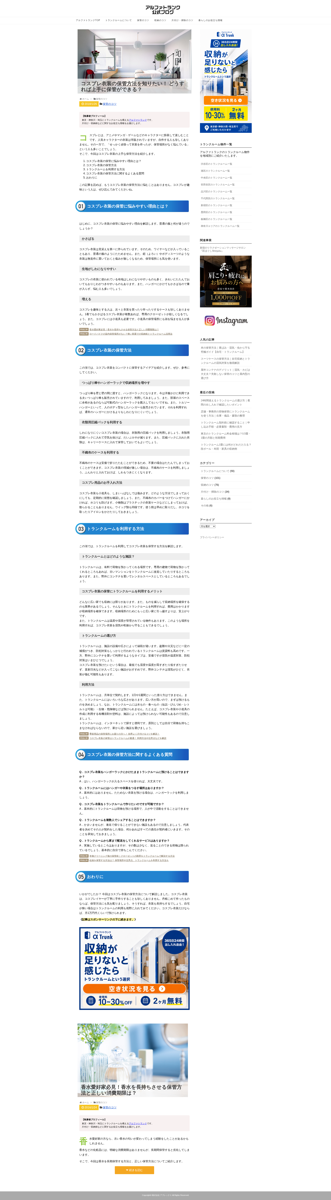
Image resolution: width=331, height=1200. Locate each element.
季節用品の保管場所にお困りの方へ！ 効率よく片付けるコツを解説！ (124, 734)
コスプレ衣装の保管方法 (101, 165)
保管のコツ (143, 20)
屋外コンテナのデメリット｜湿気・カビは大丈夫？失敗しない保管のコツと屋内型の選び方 (225, 373)
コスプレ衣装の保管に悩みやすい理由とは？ (113, 161)
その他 (205, 505)
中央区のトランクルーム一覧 (216, 177)
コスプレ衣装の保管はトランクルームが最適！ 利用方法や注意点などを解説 (127, 738)
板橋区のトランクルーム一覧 (216, 219)
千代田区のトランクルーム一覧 (218, 198)
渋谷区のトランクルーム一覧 (216, 163)
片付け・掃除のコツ (182, 20)
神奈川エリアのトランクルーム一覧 (220, 226)
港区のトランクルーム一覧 (215, 170)
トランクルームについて (118, 20)
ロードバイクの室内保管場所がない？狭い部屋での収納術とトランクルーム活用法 (130, 334)
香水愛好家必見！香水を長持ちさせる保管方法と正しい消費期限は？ (124, 329)
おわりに (91, 177)
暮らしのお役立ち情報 (210, 20)
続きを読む (136, 1170)
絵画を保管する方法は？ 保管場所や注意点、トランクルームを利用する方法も (129, 860)
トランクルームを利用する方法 (105, 169)
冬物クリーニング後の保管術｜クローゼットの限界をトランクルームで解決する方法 (132, 856)
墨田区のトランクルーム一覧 (216, 212)
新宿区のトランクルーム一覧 (216, 205)
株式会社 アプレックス (162, 1195)
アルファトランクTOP (88, 20)
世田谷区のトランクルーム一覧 (218, 184)
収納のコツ (160, 20)
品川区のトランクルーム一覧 (216, 191)
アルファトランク (138, 120)
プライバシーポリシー (212, 537)
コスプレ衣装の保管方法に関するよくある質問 (115, 173)
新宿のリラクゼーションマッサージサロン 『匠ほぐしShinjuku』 (223, 249)
